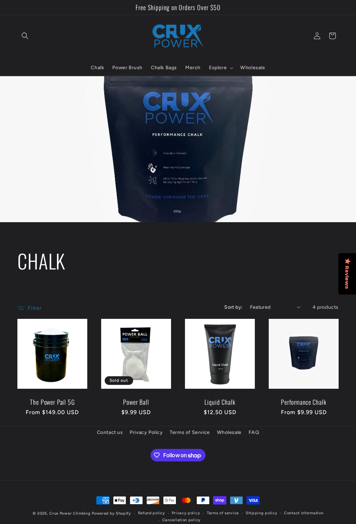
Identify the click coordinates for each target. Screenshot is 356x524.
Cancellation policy (181, 520)
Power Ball (136, 402)
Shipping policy (261, 513)
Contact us (110, 432)
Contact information (303, 513)
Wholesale (229, 432)
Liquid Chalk (219, 402)
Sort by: (233, 307)
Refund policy (151, 513)
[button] (25, 35)
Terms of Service (190, 432)
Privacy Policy (146, 432)
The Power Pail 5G (52, 402)
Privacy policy (186, 513)
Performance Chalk (303, 402)
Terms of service (223, 513)
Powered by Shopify (111, 513)
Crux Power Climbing (69, 513)
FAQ (254, 432)
